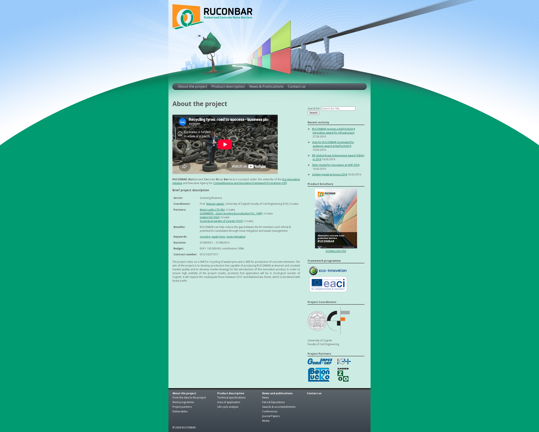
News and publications (277, 393)
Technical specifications (231, 397)
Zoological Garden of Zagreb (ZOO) (221, 221)
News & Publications (266, 86)
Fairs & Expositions (273, 402)
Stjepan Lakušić (215, 204)
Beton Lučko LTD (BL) (212, 209)
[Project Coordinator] (329, 334)
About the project (192, 86)
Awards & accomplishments (278, 407)
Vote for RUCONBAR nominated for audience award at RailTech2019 (333, 144)
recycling (205, 236)
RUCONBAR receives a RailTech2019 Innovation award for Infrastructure (333, 131)
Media (266, 421)
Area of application (228, 402)
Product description (228, 86)
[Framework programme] (329, 292)
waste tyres (218, 236)
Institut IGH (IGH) (209, 217)
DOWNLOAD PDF (336, 251)
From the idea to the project (189, 397)
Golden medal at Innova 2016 (329, 174)
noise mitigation (235, 236)
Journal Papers (271, 416)
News (265, 397)
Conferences (269, 411)
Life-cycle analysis (227, 407)
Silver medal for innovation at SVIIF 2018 (335, 165)
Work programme (183, 402)
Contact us (297, 86)
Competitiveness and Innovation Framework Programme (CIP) (250, 183)
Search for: (314, 108)
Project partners (182, 407)
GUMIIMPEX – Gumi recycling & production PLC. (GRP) (231, 213)
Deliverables (179, 411)
